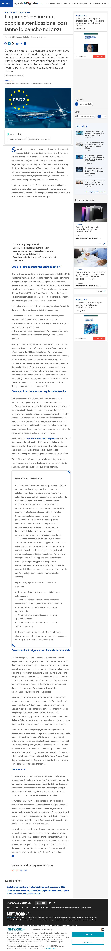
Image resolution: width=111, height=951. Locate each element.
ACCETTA (88, 934)
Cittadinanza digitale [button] (80, 3)
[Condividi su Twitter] (13, 43)
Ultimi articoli (50, 3)
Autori (15, 908)
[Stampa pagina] (25, 43)
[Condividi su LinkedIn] (9, 43)
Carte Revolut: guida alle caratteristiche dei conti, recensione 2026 (36, 887)
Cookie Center (86, 908)
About (9, 908)
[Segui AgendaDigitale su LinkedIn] (50, 903)
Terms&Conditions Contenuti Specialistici (65, 908)
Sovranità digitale (63, 3)
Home (7, 37)
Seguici (39, 903)
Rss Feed (28, 908)
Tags (21, 908)
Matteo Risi (9, 81)
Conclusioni (18, 260)
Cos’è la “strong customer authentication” (31, 248)
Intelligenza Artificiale (100, 3)
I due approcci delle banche (28, 254)
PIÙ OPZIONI (88, 942)
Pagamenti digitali (38, 37)
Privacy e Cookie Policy (41, 908)
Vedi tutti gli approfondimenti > (95, 192)
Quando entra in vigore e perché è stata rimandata (35, 257)
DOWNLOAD (99, 56)
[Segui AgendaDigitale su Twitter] (54, 903)
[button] (6, 3)
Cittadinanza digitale (20, 37)
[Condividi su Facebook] (5, 43)
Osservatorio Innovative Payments (41, 438)
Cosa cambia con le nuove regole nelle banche (33, 251)
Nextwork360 (12, 918)
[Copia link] (21, 43)
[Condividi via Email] (17, 43)
